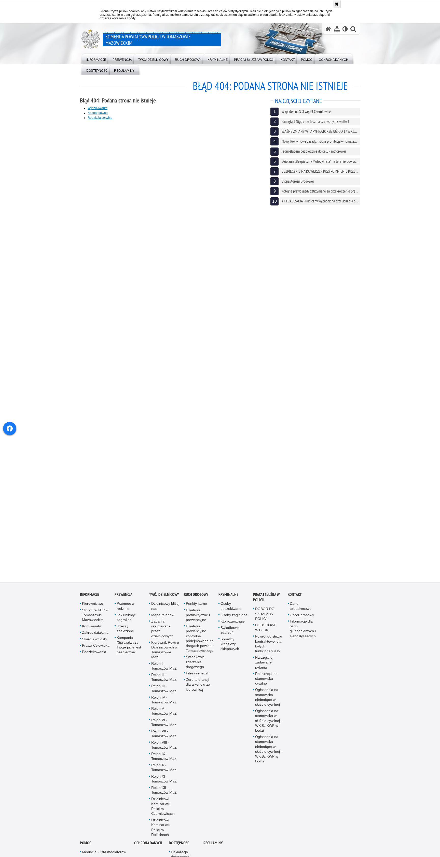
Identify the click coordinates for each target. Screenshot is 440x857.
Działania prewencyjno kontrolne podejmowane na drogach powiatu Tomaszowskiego (200, 642)
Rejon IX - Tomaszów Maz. (164, 759)
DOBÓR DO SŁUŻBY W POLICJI (264, 617)
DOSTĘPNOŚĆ (179, 846)
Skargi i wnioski (94, 643)
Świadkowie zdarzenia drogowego (195, 665)
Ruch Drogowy (196, 598)
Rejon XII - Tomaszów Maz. (164, 793)
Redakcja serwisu (100, 118)
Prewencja (123, 598)
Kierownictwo (92, 607)
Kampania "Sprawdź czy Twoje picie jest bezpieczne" (129, 648)
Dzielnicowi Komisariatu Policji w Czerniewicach (163, 810)
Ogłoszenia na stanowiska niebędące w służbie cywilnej (267, 700)
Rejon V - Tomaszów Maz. (164, 714)
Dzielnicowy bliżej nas (165, 609)
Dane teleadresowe (300, 609)
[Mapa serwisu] (337, 29)
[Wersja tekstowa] (345, 29)
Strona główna (98, 113)
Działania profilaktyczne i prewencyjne (198, 618)
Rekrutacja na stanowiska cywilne (266, 682)
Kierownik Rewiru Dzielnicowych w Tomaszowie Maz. (165, 653)
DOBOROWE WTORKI (266, 631)
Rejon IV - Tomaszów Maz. (164, 703)
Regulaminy (213, 846)
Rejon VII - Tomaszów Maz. (164, 737)
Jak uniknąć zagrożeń (126, 620)
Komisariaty (91, 630)
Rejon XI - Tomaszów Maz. (164, 782)
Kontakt (295, 598)
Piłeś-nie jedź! (197, 677)
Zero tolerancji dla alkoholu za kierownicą (198, 688)
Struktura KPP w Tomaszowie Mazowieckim (95, 618)
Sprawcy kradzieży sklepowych (230, 647)
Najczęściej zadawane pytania (264, 666)
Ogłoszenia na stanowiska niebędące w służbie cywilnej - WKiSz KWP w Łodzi (268, 752)
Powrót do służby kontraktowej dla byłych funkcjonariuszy (269, 647)
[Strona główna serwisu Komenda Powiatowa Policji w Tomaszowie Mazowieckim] (328, 29)
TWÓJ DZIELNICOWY (164, 598)
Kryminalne (228, 598)
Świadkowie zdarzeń (230, 633)
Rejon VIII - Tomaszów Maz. (164, 748)
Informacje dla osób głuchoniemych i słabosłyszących (303, 632)
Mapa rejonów (162, 618)
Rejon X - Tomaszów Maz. (164, 771)
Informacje (89, 598)
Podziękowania (94, 656)
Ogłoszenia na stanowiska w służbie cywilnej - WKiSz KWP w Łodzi (268, 724)
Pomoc (85, 846)
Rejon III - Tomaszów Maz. (164, 692)
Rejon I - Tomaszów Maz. (164, 669)
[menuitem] (96, 58)
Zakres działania (95, 636)
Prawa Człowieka (95, 649)
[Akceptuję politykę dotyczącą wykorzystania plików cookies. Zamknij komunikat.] (336, 4)
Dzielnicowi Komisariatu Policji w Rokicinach (160, 831)
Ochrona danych (148, 846)
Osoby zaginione (234, 618)
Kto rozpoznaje (233, 625)
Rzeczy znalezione (125, 632)
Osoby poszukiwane (231, 609)
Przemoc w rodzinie (125, 609)
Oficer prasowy (302, 618)
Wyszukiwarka (97, 108)
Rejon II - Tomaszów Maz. (164, 680)
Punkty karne (196, 607)
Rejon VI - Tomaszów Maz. (164, 725)
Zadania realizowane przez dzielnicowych (162, 632)
